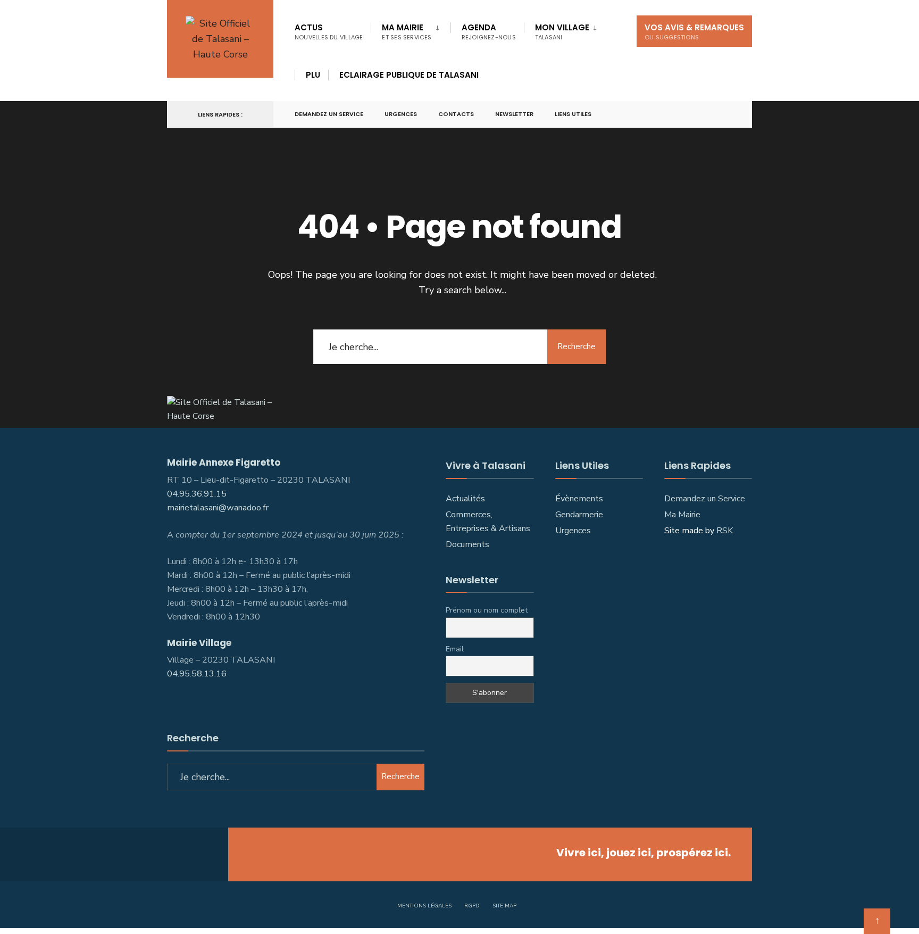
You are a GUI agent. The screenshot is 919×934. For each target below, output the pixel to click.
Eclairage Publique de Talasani (409, 74)
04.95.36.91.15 (197, 494)
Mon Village (562, 32)
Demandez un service (329, 114)
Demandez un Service (704, 499)
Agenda (489, 32)
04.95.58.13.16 (198, 674)
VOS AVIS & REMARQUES (694, 32)
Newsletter (514, 114)
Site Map (504, 906)
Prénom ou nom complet (487, 610)
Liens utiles (573, 114)
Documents (467, 544)
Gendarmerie (579, 514)
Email (455, 649)
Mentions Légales (424, 906)
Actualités (465, 499)
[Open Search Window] (726, 114)
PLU (313, 74)
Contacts (456, 114)
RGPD (472, 906)
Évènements (579, 499)
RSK (724, 530)
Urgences (401, 114)
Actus (329, 32)
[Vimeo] (707, 114)
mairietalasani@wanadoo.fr (218, 508)
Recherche (576, 346)
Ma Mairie (406, 32)
